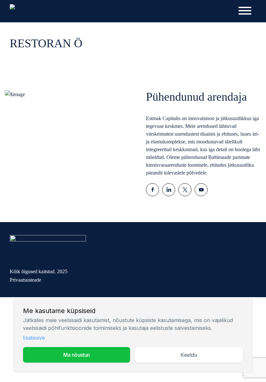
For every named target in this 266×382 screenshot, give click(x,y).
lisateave (34, 337)
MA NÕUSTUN (76, 355)
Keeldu (189, 355)
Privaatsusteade (25, 280)
